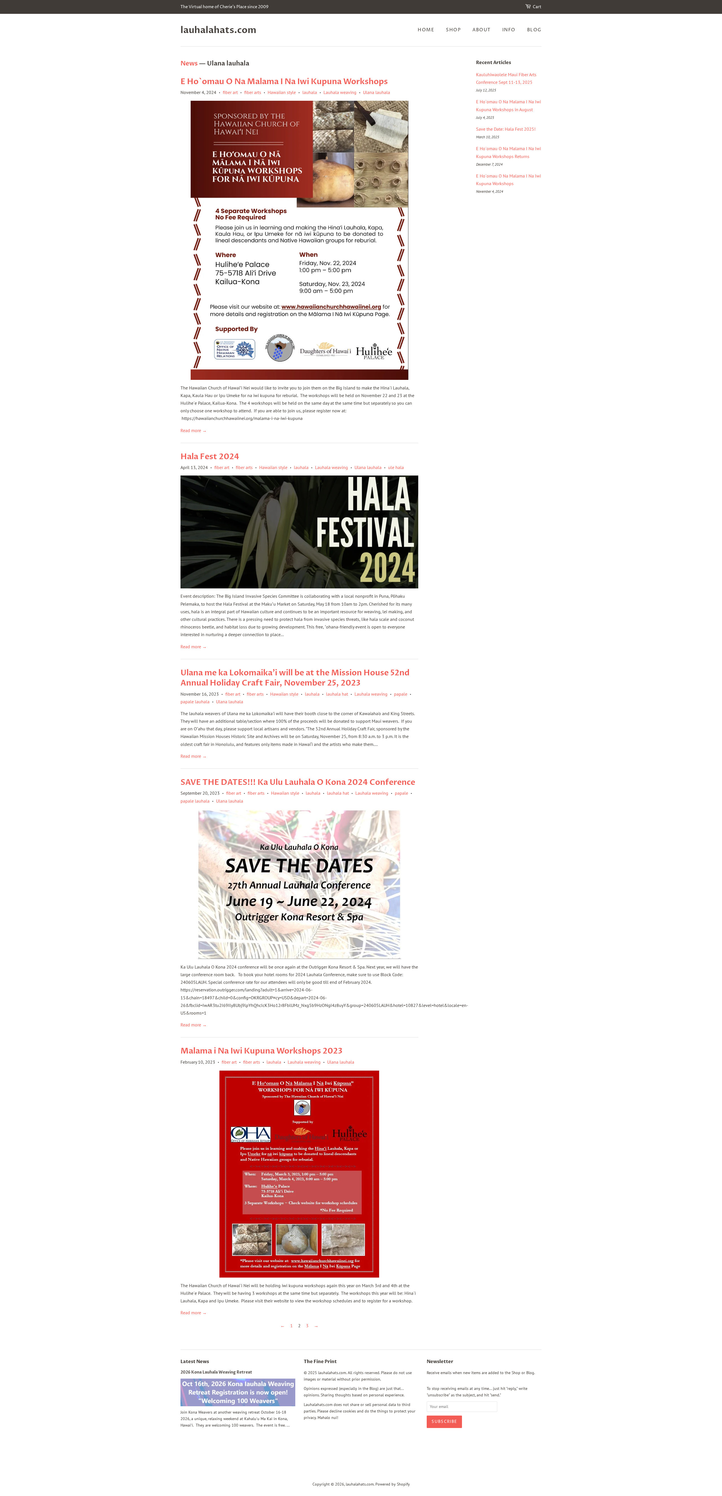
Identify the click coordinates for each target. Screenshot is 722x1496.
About (481, 30)
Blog (534, 30)
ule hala (396, 467)
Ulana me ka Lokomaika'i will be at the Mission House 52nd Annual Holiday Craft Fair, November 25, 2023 (295, 677)
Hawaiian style (282, 92)
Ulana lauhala (376, 92)
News (189, 63)
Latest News (194, 1362)
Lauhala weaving (339, 92)
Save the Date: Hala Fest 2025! (506, 129)
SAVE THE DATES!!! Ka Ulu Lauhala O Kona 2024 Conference (297, 782)
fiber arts (252, 92)
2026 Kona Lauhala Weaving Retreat (216, 1372)
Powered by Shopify (392, 1484)
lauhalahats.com (218, 30)
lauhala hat (337, 694)
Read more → (193, 430)
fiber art (230, 92)
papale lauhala (195, 701)
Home (426, 30)
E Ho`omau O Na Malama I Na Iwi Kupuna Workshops (284, 81)
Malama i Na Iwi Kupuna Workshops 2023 (261, 1051)
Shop (453, 30)
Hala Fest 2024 (209, 456)
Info (509, 30)
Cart (537, 7)
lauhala (309, 92)
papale (400, 694)
